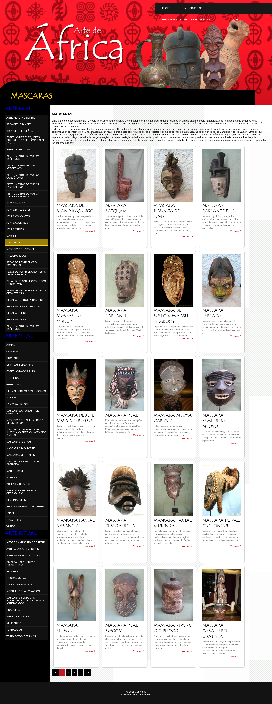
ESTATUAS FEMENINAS (19, 364)
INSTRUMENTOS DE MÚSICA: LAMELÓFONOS (23, 186)
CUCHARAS (13, 358)
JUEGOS (11, 397)
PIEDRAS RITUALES (17, 616)
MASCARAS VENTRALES (20, 455)
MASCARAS (13, 242)
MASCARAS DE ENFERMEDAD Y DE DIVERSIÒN (25, 421)
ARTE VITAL (19, 335)
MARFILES (12, 236)
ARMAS (10, 345)
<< (55, 672)
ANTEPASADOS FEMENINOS (22, 549)
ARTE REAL (18, 108)
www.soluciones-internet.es (136, 694)
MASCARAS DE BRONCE (20, 249)
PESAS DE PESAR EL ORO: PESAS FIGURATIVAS (26, 282)
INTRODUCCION (193, 8)
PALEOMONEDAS (16, 255)
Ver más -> (90, 231)
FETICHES (12, 571)
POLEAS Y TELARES (18, 484)
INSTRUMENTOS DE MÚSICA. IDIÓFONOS (23, 157)
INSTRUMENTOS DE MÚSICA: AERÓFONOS (23, 167)
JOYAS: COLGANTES (18, 216)
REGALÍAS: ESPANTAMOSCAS (23, 306)
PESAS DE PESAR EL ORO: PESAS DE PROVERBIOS (26, 273)
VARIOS (10, 526)
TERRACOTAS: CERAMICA (21, 636)
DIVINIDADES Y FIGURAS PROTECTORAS (20, 563)
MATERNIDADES (15, 471)
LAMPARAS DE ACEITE (19, 404)
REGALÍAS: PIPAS (16, 319)
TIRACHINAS (13, 519)
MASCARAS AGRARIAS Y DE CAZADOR (22, 412)
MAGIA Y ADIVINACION (19, 584)
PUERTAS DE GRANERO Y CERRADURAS (21, 492)
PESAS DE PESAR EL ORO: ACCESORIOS (21, 264)
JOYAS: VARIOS (15, 229)
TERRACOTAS (14, 629)
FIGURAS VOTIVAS (16, 578)
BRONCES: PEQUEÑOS (19, 131)
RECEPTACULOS (16, 500)
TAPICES (11, 513)
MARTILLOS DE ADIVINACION (23, 591)
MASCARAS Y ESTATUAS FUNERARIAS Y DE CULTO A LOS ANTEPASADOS (25, 600)
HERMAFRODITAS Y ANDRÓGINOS (26, 391)
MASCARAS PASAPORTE (20, 448)
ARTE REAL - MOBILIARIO (20, 117)
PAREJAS (11, 477)
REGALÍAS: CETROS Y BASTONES (25, 300)
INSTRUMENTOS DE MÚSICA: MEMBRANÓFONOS (23, 195)
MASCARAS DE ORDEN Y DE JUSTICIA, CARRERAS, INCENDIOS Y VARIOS (26, 432)
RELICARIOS (13, 623)
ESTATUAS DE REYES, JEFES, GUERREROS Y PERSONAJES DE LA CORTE (25, 140)
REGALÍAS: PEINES (17, 313)
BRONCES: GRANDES (18, 124)
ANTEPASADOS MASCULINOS (23, 555)
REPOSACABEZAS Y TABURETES (25, 506)
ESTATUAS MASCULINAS (20, 371)
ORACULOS (13, 610)
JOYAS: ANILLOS (15, 203)
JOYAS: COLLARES (17, 222)
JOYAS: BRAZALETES (18, 209)
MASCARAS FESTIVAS (19, 441)
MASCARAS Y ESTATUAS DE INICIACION (22, 463)
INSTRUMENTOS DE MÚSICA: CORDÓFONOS (23, 176)
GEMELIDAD (13, 384)
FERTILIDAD (13, 378)
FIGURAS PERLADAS (18, 149)
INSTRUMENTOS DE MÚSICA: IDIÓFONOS (23, 327)
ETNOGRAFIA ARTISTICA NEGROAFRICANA (186, 19)
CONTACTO (232, 19)
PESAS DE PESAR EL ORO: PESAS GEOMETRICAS (26, 292)
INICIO (165, 8)
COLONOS (12, 351)
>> (87, 672)
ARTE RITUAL (21, 533)
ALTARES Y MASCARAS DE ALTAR (25, 542)
